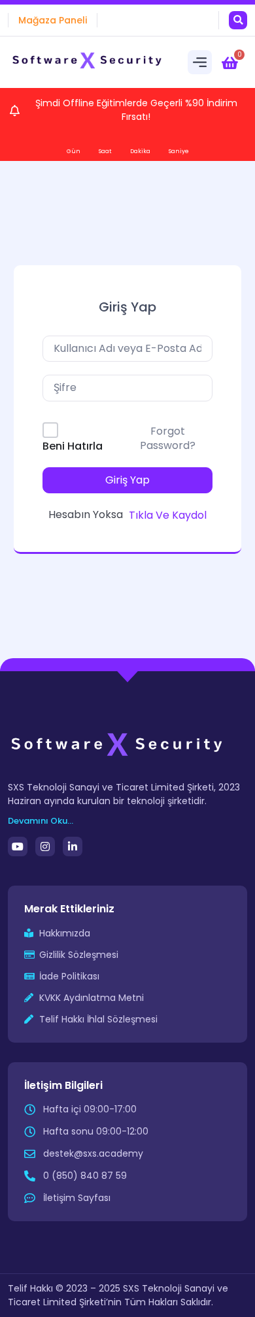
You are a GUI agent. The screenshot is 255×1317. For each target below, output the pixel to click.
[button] (238, 20)
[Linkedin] (72, 846)
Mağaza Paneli (52, 20)
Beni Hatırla (72, 446)
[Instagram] (45, 846)
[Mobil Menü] (200, 62)
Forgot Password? (168, 438)
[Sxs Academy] (88, 63)
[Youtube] (17, 846)
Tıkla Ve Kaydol (168, 515)
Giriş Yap (127, 479)
